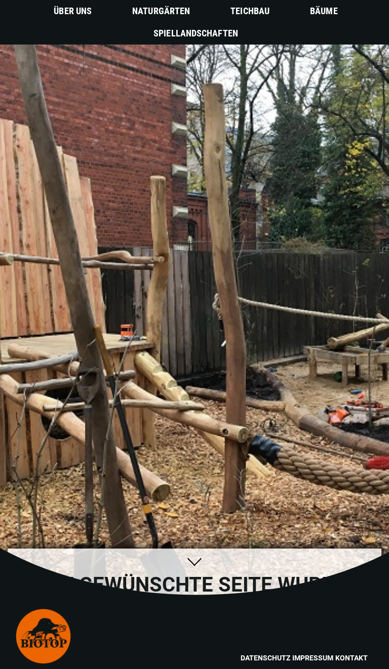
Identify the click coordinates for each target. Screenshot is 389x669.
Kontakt (351, 658)
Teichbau (249, 11)
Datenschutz (265, 658)
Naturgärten (161, 11)
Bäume (324, 11)
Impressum (312, 658)
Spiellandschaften (195, 33)
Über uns (73, 11)
